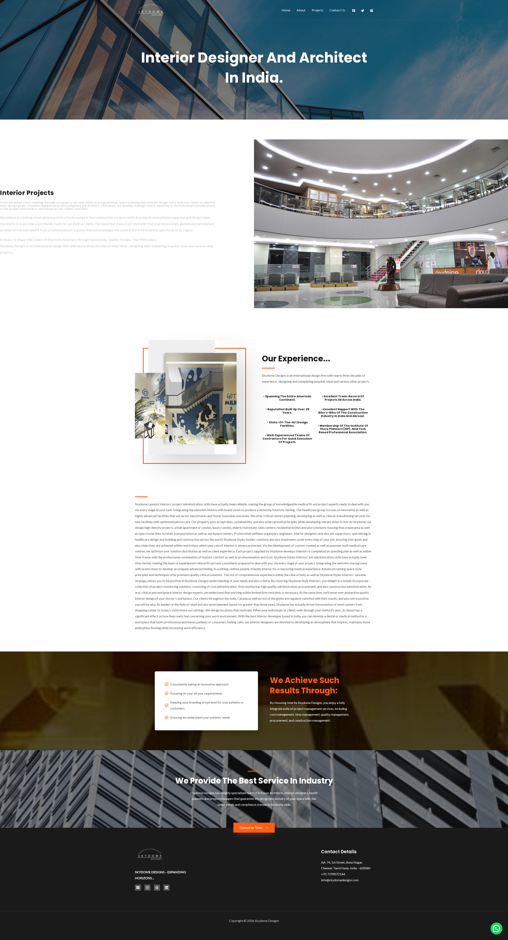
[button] (496, 928)
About (301, 10)
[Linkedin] (166, 888)
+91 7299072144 (333, 874)
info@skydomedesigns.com (340, 880)
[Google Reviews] (157, 888)
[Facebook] (353, 10)
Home (286, 10)
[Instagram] (371, 10)
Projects (317, 10)
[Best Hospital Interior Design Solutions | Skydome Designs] (150, 10)
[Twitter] (362, 10)
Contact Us (337, 10)
